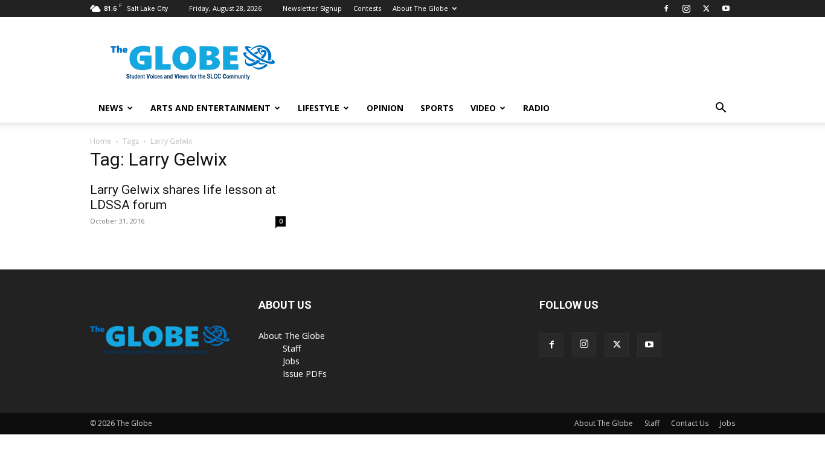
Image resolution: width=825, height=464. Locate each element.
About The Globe (420, 8)
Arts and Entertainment (210, 108)
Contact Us (689, 423)
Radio (536, 108)
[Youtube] (726, 8)
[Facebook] (666, 8)
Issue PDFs (305, 373)
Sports (437, 108)
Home (100, 141)
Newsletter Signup (312, 8)
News (110, 108)
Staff (292, 348)
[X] (706, 8)
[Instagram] (686, 8)
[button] (720, 109)
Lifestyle (318, 108)
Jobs (291, 361)
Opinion (385, 108)
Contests (367, 8)
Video (483, 108)
